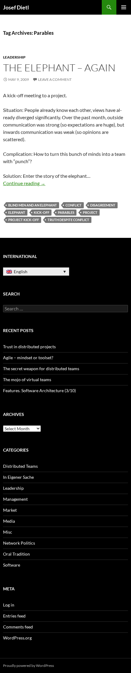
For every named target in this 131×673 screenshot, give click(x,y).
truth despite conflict (68, 220)
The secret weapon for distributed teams (41, 368)
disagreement (102, 205)
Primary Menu (123, 7)
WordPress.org (17, 637)
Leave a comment (55, 79)
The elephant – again (59, 67)
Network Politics (19, 543)
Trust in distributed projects (29, 346)
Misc (7, 532)
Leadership (14, 57)
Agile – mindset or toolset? (28, 357)
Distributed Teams (20, 466)
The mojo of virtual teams (27, 379)
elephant (16, 212)
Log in (8, 604)
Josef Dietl (16, 7)
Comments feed (18, 626)
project (90, 212)
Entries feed (14, 615)
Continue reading (24, 183)
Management (15, 499)
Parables (66, 212)
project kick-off (23, 220)
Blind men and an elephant (32, 205)
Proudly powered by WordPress (28, 665)
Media (9, 521)
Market (10, 510)
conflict (74, 205)
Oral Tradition (16, 554)
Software (11, 564)
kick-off (41, 212)
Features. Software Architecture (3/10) (39, 390)
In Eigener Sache (18, 477)
